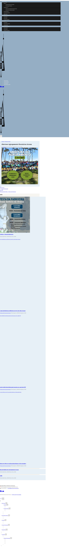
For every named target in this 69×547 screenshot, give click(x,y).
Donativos (6, 80)
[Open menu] (1, 136)
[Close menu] (0, 500)
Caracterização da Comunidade (10, 4)
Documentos (5, 18)
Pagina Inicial (7, 141)
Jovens (3, 141)
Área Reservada (7, 84)
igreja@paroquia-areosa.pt (13, 488)
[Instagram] (2, 87)
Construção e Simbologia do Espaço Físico (11, 8)
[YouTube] (3, 87)
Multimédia (6, 81)
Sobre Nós (3, 503)
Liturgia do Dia (6, 523)
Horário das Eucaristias (7, 23)
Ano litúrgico (5, 22)
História (5, 504)
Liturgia (3, 520)
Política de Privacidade (16, 494)
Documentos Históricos (9, 5)
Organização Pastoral (7, 12)
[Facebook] (1, 87)
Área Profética (6, 29)
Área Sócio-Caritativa (7, 30)
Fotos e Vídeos (6, 530)
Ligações (3, 534)
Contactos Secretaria (6, 19)
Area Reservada (4, 545)
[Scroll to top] (1, 499)
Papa (4, 536)
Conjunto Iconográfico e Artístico (11, 510)
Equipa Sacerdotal (6, 11)
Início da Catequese (4, 188)
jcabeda (4, 147)
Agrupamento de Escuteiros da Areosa (12, 543)
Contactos (6, 83)
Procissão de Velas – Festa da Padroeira (8, 191)
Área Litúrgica (6, 27)
